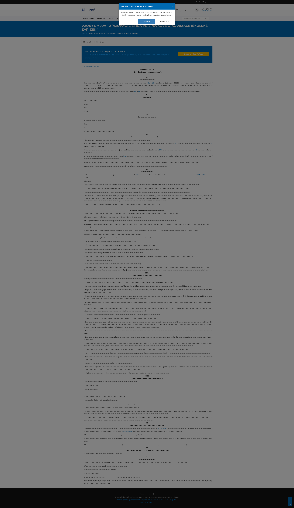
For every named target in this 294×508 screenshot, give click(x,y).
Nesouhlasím (164, 21)
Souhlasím (146, 21)
